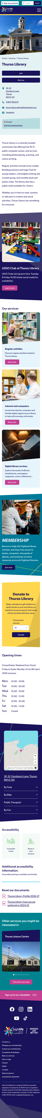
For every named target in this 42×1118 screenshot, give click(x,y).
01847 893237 (12, 102)
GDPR (4, 1066)
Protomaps (18, 768)
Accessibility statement (10, 1077)
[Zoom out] (35, 759)
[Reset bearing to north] (35, 762)
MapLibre (11, 768)
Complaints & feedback (10, 1052)
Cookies (5, 1070)
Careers (5, 1063)
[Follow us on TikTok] (25, 1018)
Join (21, 73)
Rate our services (8, 1056)
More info (12, 362)
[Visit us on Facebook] (12, 1009)
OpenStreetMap (29, 768)
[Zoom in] (35, 755)
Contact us (6, 1042)
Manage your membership (12, 1045)
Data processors (8, 1073)
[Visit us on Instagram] (21, 1009)
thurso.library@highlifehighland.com (21, 107)
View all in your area (21, 982)
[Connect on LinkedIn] (29, 1009)
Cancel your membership (11, 1049)
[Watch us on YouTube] (16, 1018)
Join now (8, 567)
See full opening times (13, 125)
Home (4, 58)
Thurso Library (23, 58)
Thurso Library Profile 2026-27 (23, 895)
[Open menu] (39, 10)
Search (37, 3)
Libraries (12, 58)
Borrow (21, 80)
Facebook (10, 112)
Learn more (9, 288)
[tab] (13, 974)
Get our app (6, 1059)
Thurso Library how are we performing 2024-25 (21, 903)
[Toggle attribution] (35, 767)
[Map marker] (21, 750)
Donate (21, 634)
